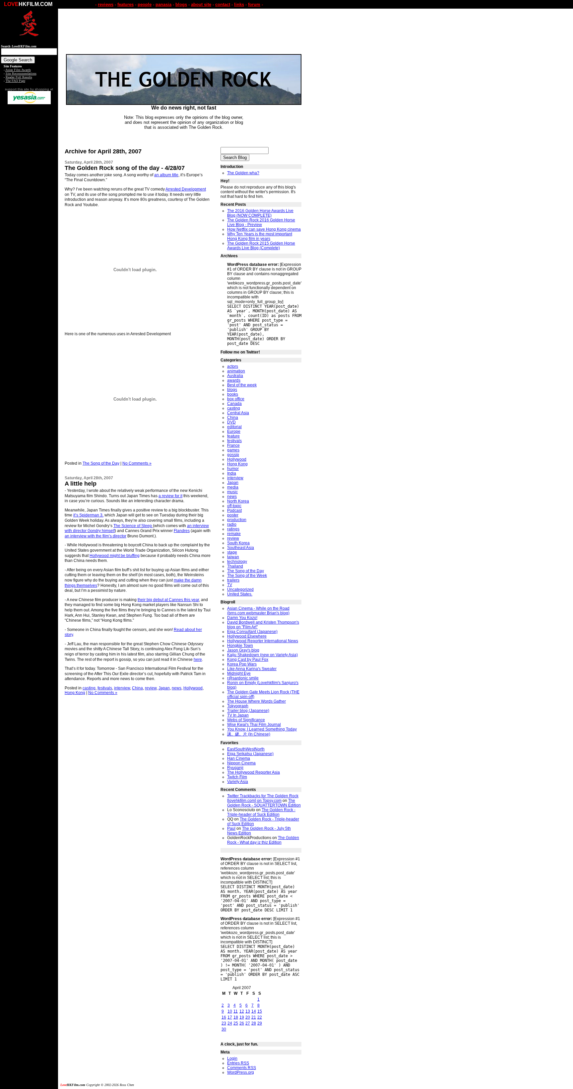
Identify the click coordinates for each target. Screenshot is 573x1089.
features (125, 4)
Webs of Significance (246, 720)
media (232, 487)
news (176, 688)
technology (237, 561)
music (232, 492)
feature (233, 436)
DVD (231, 422)
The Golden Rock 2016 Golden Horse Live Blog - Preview (261, 222)
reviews (105, 4)
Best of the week (242, 385)
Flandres (182, 530)
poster (232, 515)
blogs (181, 4)
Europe (233, 431)
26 (241, 1023)
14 (253, 1011)
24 (229, 1023)
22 (259, 1017)
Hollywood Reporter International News (262, 641)
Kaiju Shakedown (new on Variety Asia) (262, 655)
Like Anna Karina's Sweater (252, 668)
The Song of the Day (101, 463)
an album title (166, 175)
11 (235, 1011)
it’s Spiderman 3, (88, 515)
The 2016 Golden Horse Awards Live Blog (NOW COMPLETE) (260, 213)
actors (232, 366)
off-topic (234, 506)
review (151, 688)
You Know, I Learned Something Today (262, 729)
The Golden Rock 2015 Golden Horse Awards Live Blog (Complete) (261, 245)
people (145, 4)
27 (247, 1023)
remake (234, 533)
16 (224, 1017)
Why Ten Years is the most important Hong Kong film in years (259, 236)
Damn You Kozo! (242, 617)
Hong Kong (75, 692)
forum (254, 4)
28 (253, 1023)
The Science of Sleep (133, 525)
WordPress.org (240, 1072)
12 (241, 1011)
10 (229, 1011)
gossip (233, 454)
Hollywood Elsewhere (247, 636)
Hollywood (193, 688)
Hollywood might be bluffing (115, 555)
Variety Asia (237, 781)
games (233, 450)
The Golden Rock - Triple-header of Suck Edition (261, 812)
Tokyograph (237, 706)
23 (224, 1023)
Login (232, 1058)
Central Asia (238, 413)
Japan (164, 688)
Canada (234, 403)
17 (229, 1017)
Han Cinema (238, 758)
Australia (235, 375)
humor (233, 468)
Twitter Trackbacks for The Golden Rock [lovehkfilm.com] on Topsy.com (262, 798)
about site (201, 4)
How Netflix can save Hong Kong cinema (264, 229)
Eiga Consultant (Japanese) (252, 631)
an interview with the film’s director (95, 536)
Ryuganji (235, 767)
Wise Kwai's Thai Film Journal (254, 724)
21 (253, 1017)
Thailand (235, 566)
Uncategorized (240, 589)
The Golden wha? (243, 173)
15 (259, 1011)
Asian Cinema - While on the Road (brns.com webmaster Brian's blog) (258, 610)
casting (89, 688)
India (231, 473)
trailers (233, 580)
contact (222, 4)
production (236, 519)
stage (232, 552)
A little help (80, 483)
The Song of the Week (247, 575)
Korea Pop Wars (242, 664)
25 (235, 1023)
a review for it (170, 496)
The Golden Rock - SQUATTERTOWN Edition (264, 803)
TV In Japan (238, 715)
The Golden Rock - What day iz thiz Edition (263, 840)
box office (235, 399)
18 (235, 1017)
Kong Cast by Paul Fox (247, 659)
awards (233, 380)
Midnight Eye (239, 673)
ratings (233, 529)
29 (259, 1023)
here (198, 659)
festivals (104, 688)
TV (229, 585)
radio (231, 524)
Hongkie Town (240, 645)
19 (241, 1017)
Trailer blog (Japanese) (248, 710)
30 (224, 1029)
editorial (234, 427)
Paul (231, 828)
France (233, 445)
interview (122, 688)
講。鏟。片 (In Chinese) (248, 734)
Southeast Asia (240, 547)
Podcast (234, 510)
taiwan (233, 557)
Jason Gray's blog (243, 650)
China (137, 688)
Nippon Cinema (241, 763)
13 (247, 1011)
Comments (241, 1067)
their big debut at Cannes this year (168, 599)
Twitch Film (237, 777)
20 (247, 1017)
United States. (239, 594)
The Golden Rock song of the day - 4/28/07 (125, 168)
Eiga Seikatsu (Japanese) (250, 753)
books (232, 394)
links (239, 4)
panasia (163, 4)
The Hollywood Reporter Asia (253, 772)
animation (236, 371)
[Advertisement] (29, 208)
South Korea (238, 543)
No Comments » (137, 463)
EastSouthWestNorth (246, 749)
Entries (238, 1063)
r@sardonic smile (243, 678)
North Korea (238, 501)
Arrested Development (185, 189)
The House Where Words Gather (256, 701)
